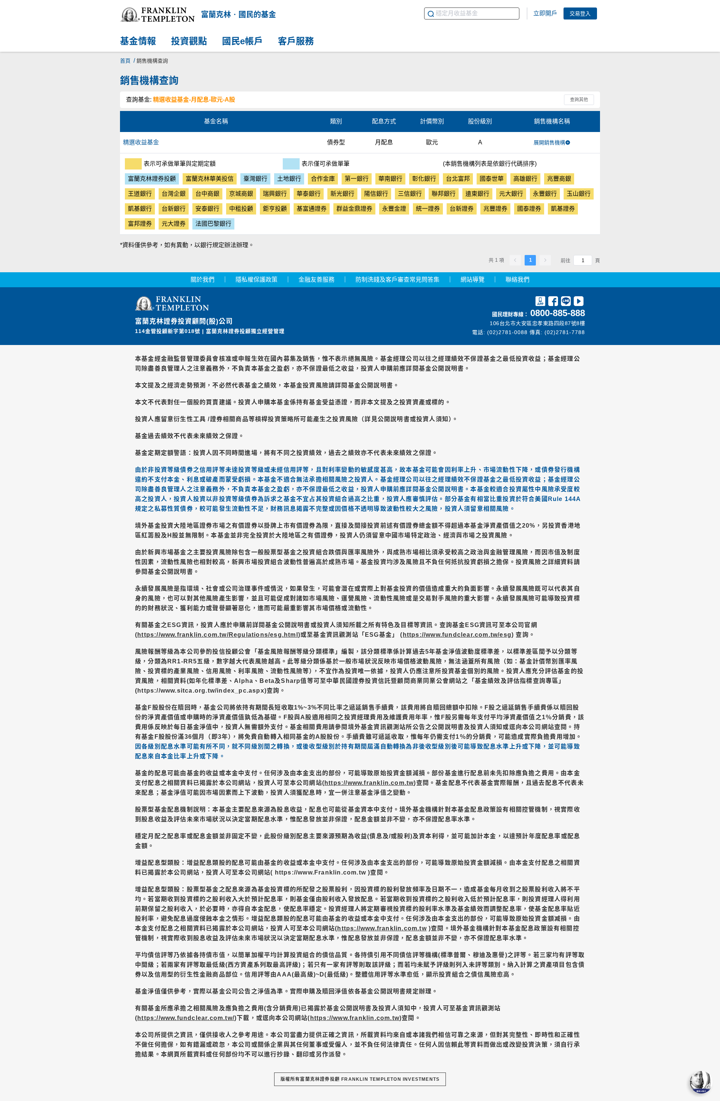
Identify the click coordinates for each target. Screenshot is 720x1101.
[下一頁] (545, 260)
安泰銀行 (207, 209)
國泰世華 (492, 179)
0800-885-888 (557, 313)
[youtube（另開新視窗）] (579, 302)
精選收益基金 (141, 142)
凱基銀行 (140, 209)
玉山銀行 (579, 193)
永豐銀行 (545, 193)
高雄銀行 (525, 179)
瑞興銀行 (275, 193)
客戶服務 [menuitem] (296, 41)
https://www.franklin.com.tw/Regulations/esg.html (217, 635)
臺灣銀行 (255, 179)
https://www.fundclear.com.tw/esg (457, 635)
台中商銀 (207, 193)
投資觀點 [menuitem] (189, 41)
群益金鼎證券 (354, 209)
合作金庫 (323, 179)
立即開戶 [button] (545, 13)
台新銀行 (174, 209)
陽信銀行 (376, 193)
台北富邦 (458, 179)
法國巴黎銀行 (213, 223)
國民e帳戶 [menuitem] (242, 41)
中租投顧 (241, 209)
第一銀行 (357, 179)
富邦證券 (140, 223)
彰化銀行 (424, 179)
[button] (157, 15)
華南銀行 (390, 179)
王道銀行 (140, 193)
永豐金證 (394, 209)
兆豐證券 (495, 209)
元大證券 (174, 223)
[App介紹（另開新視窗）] (540, 302)
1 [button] (530, 260)
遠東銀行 (477, 193)
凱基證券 (563, 209)
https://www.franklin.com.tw (369, 783)
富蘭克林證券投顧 (152, 179)
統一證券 (428, 209)
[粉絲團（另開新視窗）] (553, 302)
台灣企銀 (174, 193)
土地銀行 (289, 179)
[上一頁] (515, 260)
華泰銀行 (309, 193)
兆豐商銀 (559, 179)
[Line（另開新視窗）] (566, 302)
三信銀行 (410, 193)
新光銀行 (342, 193)
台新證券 (462, 209)
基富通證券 (312, 209)
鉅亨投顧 (275, 209)
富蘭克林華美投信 (210, 179)
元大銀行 (511, 193)
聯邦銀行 (444, 193)
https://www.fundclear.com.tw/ (185, 1018)
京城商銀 (241, 193)
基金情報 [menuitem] (138, 41)
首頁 (125, 61)
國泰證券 (529, 209)
